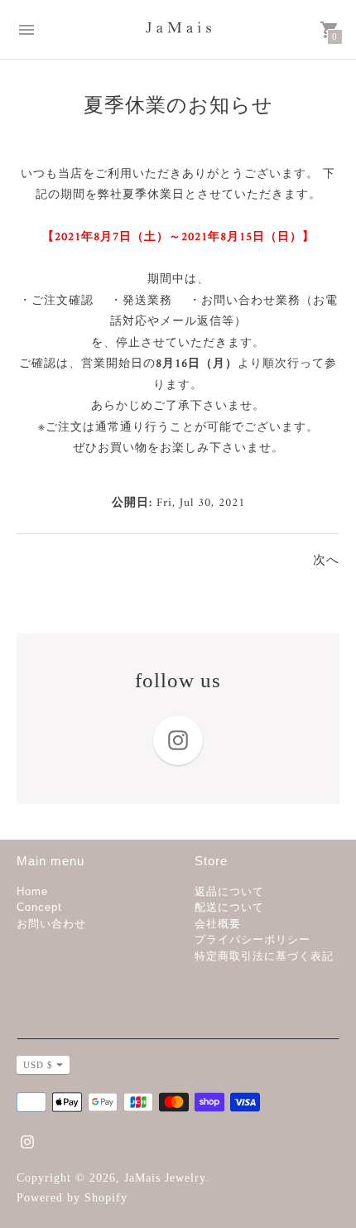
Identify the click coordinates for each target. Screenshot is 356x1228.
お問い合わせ (51, 923)
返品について (229, 891)
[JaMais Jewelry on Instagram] (27, 1141)
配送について (229, 907)
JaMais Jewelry (164, 1178)
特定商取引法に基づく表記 (264, 956)
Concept (39, 907)
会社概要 (218, 923)
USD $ (38, 1065)
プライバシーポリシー (252, 939)
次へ (326, 561)
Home (32, 891)
